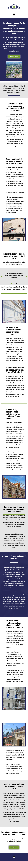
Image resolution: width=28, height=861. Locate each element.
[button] (14, 14)
